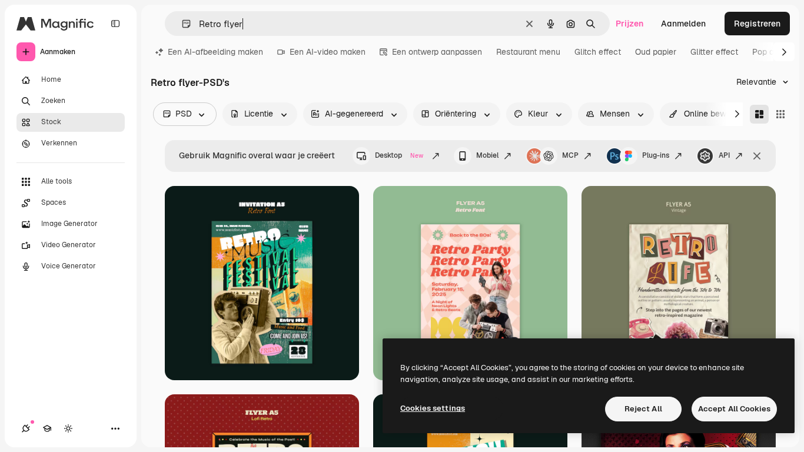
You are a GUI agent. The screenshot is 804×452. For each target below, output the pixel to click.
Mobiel (487, 155)
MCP (570, 155)
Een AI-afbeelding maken (215, 51)
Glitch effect (597, 51)
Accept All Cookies (734, 409)
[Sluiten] (757, 156)
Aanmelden (683, 23)
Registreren (757, 23)
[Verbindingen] (25, 428)
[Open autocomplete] (181, 23)
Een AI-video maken (328, 51)
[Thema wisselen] (68, 428)
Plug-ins (655, 155)
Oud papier (655, 51)
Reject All (643, 409)
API (724, 155)
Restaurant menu (528, 51)
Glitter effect (714, 51)
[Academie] (47, 428)
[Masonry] (759, 114)
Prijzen (629, 23)
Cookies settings (432, 408)
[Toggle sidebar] (115, 23)
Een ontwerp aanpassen (437, 51)
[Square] (780, 114)
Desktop (399, 155)
